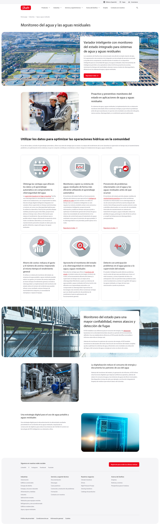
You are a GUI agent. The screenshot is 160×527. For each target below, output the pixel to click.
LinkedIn (23, 467)
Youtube (50, 467)
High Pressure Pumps (87, 486)
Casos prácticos (55, 486)
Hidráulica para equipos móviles (30, 500)
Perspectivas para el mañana (120, 486)
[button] (122, 2)
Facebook (43, 467)
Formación (54, 492)
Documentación (56, 480)
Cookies (67, 518)
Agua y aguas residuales (43, 17)
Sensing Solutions (86, 489)
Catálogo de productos (88, 492)
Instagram (34, 467)
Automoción (25, 480)
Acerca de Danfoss (117, 477)
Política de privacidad (27, 518)
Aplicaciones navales (27, 497)
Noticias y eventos (116, 483)
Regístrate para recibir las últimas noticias (124, 464)
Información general (57, 518)
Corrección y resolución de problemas (62, 489)
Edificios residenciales (27, 506)
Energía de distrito (26, 486)
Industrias (32, 17)
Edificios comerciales (27, 483)
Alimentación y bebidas (28, 492)
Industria (23, 494)
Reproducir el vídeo (69, 228)
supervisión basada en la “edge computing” (38, 196)
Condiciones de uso (42, 518)
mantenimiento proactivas (112, 198)
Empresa (114, 480)
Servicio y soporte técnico (60, 477)
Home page (24, 17)
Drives (83, 483)
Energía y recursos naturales (29, 489)
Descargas (54, 483)
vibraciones (127, 331)
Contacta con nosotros (58, 494)
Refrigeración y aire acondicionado (31, 503)
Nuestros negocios (87, 477)
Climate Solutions (86, 480)
